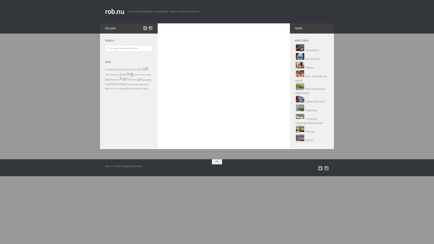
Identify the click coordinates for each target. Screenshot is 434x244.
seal (107, 88)
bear (120, 69)
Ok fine (309, 140)
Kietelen (309, 67)
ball (115, 69)
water (126, 88)
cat (145, 69)
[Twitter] (145, 28)
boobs (133, 69)
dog (129, 74)
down (136, 75)
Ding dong (310, 110)
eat (149, 75)
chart (107, 75)
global (144, 80)
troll (114, 89)
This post (310, 131)
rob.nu (114, 11)
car (139, 69)
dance (122, 74)
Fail (123, 79)
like (128, 84)
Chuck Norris (312, 50)
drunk (145, 75)
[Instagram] (151, 28)
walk (120, 89)
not (136, 84)
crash (112, 74)
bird (129, 70)
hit (106, 84)
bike (125, 69)
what (132, 88)
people (141, 84)
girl (140, 79)
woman (139, 88)
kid (118, 84)
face (107, 79)
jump (112, 84)
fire (135, 80)
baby (111, 69)
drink (141, 75)
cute (117, 75)
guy (149, 79)
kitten (123, 84)
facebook (115, 79)
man (132, 84)
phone (146, 84)
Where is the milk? (315, 101)
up (117, 89)
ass (106, 69)
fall (129, 79)
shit (110, 88)
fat (132, 80)
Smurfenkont (312, 58)
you (146, 88)
